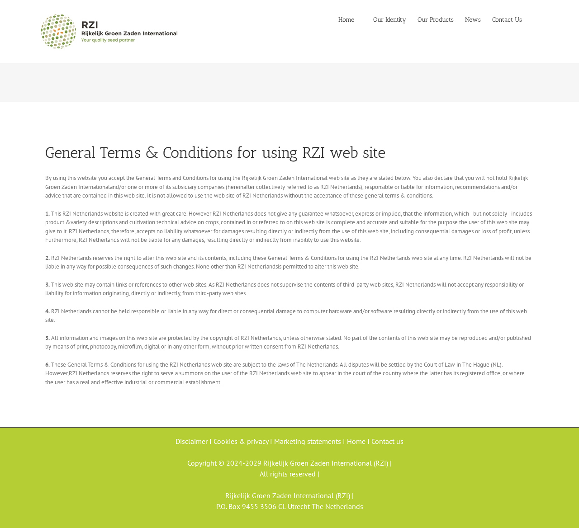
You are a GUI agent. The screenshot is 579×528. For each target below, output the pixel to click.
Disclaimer (192, 441)
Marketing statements (308, 441)
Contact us (387, 441)
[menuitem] (351, 19)
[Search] (535, 19)
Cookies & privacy (241, 441)
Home (357, 441)
